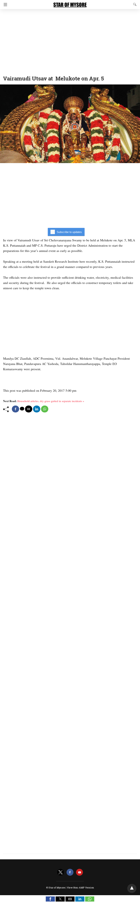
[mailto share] (28, 409)
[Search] (134, 4)
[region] (70, 41)
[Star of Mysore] (70, 3)
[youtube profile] (79, 872)
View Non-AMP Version (80, 887)
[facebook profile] (70, 872)
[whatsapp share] (44, 409)
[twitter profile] (60, 872)
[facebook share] (15, 409)
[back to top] (131, 888)
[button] (50, 899)
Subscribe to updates (69, 232)
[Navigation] (4, 4)
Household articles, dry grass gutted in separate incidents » (50, 401)
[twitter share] (22, 408)
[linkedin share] (36, 409)
